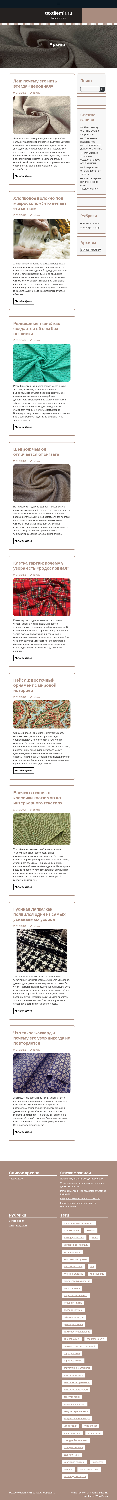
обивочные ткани (73, 1310)
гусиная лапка (71, 1230)
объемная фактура (74, 1317)
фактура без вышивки (75, 1440)
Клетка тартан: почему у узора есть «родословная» (41, 565)
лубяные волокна (73, 1273)
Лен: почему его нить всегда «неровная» (35, 83)
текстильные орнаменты (77, 1382)
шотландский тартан (75, 1476)
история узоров (72, 1252)
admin (36, 93)
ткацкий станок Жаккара (77, 1418)
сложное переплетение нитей (79, 1346)
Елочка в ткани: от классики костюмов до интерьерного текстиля (38, 798)
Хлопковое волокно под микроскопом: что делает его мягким (39, 203)
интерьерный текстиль (76, 1244)
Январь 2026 (16, 1178)
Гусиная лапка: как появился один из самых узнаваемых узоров (39, 914)
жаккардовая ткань (74, 1237)
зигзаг (95, 1237)
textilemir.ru (58, 13)
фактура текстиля (73, 1447)
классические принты (75, 1259)
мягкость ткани (72, 1288)
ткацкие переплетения (76, 1411)
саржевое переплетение (77, 1331)
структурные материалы (77, 1368)
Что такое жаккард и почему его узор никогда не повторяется (41, 1038)
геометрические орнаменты (78, 1223)
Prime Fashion (78, 1492)
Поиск (86, 80)
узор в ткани (70, 1425)
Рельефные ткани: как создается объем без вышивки (36, 328)
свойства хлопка (95, 1339)
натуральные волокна (75, 1295)
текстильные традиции (76, 1389)
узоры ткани (94, 1433)
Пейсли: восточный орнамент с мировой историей (34, 685)
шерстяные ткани (89, 1469)
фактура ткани (71, 1454)
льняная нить (97, 1273)
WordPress (101, 1496)
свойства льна (71, 1339)
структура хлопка (73, 1360)
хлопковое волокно (74, 1462)
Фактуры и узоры (92, 227)
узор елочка (90, 1425)
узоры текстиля (72, 1433)
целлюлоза (97, 1462)
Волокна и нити (91, 223)
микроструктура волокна (77, 1281)
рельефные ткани (73, 1324)
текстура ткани (72, 1397)
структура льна (72, 1353)
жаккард (90, 1230)
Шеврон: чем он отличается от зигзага (36, 451)
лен (92, 1266)
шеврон (68, 1469)
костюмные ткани (73, 1266)
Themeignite (97, 1492)
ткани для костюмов (74, 1404)
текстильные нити (73, 1375)
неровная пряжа (73, 1302)
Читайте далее (23, 176)
